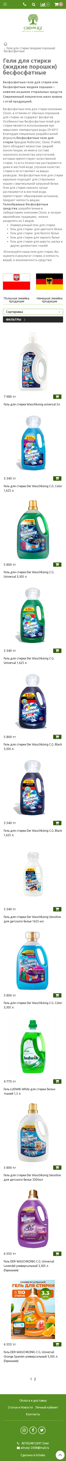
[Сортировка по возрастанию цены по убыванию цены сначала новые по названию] (33, 312)
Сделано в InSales (33, 1455)
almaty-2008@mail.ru (35, 1447)
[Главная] (5, 44)
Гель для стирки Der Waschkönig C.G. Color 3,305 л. (33, 1005)
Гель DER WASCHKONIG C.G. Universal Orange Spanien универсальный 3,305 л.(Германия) (31, 1356)
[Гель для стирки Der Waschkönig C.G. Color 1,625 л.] (33, 443)
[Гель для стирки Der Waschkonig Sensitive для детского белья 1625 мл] (33, 874)
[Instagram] (24, 1430)
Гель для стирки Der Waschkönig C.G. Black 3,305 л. (33, 746)
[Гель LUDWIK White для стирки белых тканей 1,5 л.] (33, 1046)
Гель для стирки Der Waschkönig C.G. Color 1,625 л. (33, 488)
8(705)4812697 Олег (35, 1443)
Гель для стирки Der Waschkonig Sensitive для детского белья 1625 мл (32, 919)
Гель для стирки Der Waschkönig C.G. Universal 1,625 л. (29, 660)
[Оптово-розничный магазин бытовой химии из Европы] (33, 22)
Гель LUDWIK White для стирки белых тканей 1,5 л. (29, 1091)
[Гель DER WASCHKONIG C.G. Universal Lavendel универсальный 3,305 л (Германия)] (33, 1218)
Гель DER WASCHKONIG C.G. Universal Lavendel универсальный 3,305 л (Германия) (29, 1266)
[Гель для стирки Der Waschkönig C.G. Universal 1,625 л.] (33, 615)
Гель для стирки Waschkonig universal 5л (32, 404)
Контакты (33, 1414)
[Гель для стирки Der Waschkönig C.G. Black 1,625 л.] (33, 788)
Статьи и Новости (20, 1407)
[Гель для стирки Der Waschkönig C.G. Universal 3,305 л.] (33, 529)
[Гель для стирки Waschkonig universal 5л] (33, 361)
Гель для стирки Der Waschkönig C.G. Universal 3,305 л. (29, 574)
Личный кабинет (46, 1407)
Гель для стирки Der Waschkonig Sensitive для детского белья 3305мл (32, 1177)
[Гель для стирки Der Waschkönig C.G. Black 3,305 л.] (33, 702)
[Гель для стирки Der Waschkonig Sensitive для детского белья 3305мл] (33, 1132)
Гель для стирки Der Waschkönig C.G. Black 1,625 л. (33, 833)
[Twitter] (41, 1430)
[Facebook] (33, 1430)
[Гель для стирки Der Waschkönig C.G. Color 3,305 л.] (33, 960)
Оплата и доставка (33, 1400)
